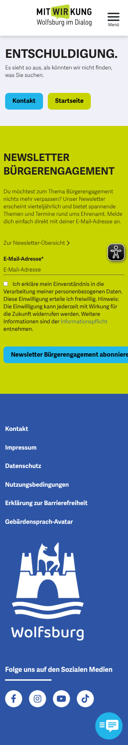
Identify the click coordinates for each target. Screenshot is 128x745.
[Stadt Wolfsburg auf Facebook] (13, 698)
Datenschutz (23, 466)
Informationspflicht (84, 321)
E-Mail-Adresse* (23, 259)
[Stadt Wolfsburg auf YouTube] (61, 698)
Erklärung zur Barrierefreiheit (46, 503)
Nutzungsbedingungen (37, 485)
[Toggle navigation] (113, 17)
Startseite (69, 101)
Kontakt (24, 101)
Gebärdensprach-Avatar (39, 522)
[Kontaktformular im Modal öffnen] (109, 726)
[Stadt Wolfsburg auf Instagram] (37, 698)
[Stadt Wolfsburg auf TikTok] (85, 698)
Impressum (21, 448)
